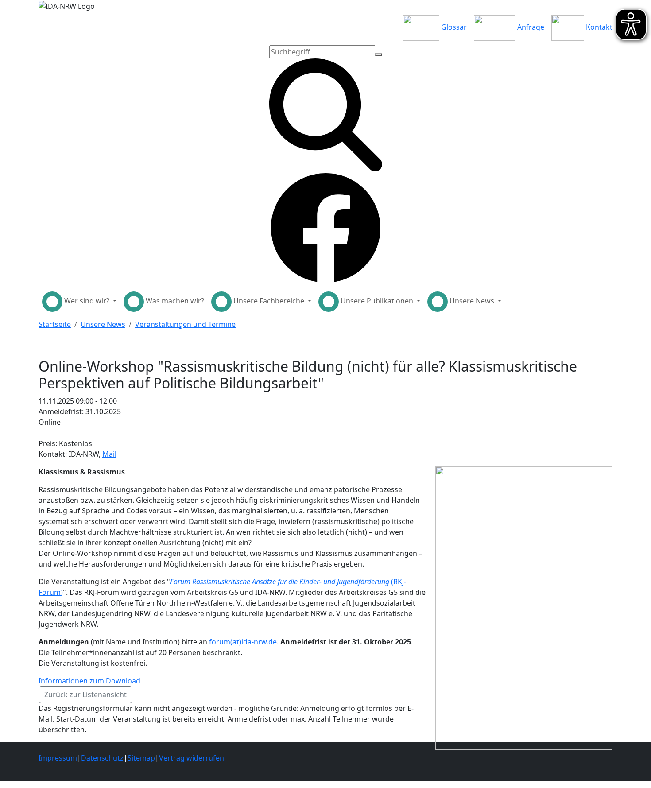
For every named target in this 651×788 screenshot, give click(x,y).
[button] (79, 301)
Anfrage (529, 27)
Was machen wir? (174, 301)
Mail (109, 454)
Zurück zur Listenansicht (85, 694)
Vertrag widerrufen (191, 758)
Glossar (453, 27)
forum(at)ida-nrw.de (243, 642)
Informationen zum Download (89, 681)
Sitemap (141, 758)
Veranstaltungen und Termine (185, 324)
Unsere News (103, 324)
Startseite (55, 324)
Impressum (58, 758)
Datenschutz (102, 758)
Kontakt (598, 27)
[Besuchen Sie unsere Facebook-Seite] (325, 227)
